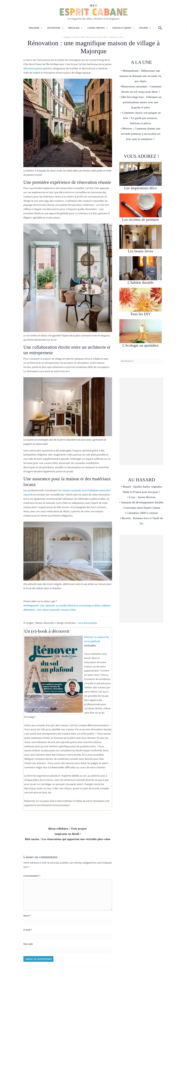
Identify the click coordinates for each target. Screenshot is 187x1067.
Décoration (53, 27)
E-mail (27, 929)
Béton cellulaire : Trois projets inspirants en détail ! (67, 831)
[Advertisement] (141, 421)
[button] (41, 28)
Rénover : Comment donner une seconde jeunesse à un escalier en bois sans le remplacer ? (140, 134)
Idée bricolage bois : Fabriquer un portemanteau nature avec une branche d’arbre (141, 102)
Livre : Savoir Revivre (142, 497)
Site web (28, 944)
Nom (27, 915)
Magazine (34, 27)
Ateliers (143, 27)
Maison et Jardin (121, 27)
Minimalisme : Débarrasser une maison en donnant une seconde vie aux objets (140, 76)
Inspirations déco (116, 37)
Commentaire (31, 875)
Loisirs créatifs (96, 27)
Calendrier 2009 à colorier (142, 512)
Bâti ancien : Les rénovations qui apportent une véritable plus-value (67, 839)
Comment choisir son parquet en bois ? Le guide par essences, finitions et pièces (141, 118)
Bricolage (73, 27)
